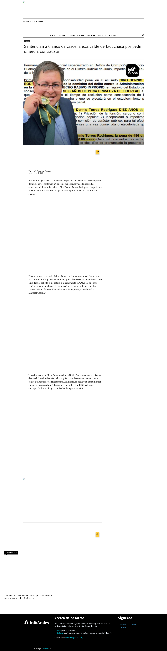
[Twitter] (130, 624)
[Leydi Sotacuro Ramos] (24, 172)
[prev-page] (6, 604)
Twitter (134, 624)
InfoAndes (46, 649)
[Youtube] (119, 628)
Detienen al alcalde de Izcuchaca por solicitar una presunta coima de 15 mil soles (28, 597)
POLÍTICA (27, 41)
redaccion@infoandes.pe (74, 638)
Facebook (123, 624)
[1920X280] (83, 17)
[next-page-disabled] (11, 604)
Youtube (123, 627)
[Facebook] (119, 624)
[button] (143, 35)
